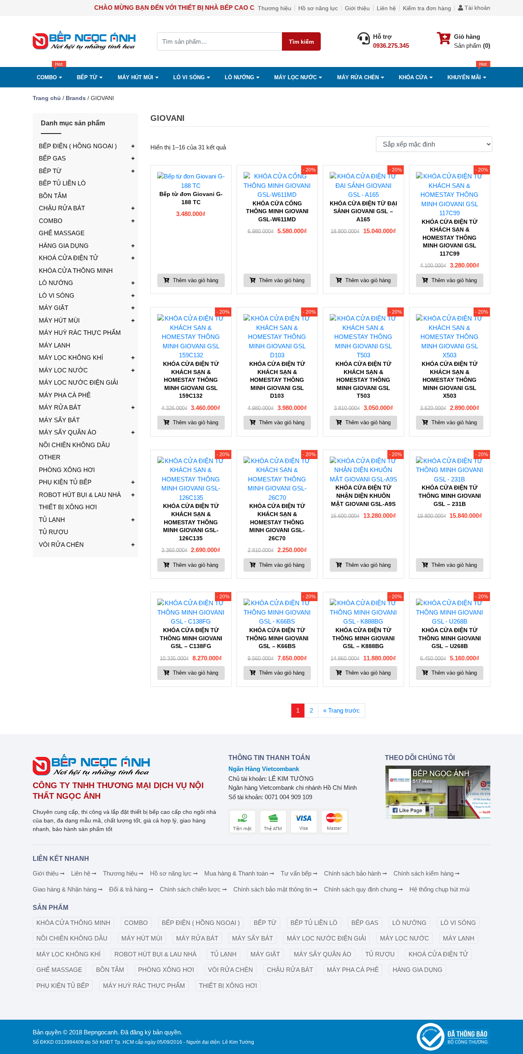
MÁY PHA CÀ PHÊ (65, 395)
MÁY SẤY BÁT (59, 420)
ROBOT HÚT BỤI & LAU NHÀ (80, 494)
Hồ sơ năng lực (318, 8)
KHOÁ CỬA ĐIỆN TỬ (68, 257)
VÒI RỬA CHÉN (61, 544)
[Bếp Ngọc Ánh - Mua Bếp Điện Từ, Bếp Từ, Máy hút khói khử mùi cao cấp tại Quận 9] (85, 41)
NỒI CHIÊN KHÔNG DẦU (74, 444)
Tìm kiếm (301, 41)
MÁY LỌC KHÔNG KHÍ (71, 357)
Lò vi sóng (189, 77)
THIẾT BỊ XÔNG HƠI (68, 507)
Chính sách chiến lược (190, 889)
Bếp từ (87, 77)
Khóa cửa (413, 77)
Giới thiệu (357, 8)
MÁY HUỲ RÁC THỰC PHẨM (80, 332)
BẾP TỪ (50, 170)
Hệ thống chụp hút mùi (439, 889)
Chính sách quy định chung (360, 889)
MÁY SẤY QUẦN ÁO (67, 432)
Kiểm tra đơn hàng (427, 8)
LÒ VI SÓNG (56, 295)
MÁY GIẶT (53, 307)
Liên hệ (386, 8)
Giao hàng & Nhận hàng (64, 889)
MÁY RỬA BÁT (60, 407)
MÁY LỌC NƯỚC (295, 77)
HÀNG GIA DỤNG (64, 245)
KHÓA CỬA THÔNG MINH (76, 270)
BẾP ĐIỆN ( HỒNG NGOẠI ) (78, 146)
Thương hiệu (274, 8)
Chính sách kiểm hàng (423, 873)
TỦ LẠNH (52, 519)
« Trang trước (341, 710)
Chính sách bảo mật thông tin (272, 889)
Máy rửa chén (358, 77)
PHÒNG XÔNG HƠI (67, 469)
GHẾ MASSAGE (62, 233)
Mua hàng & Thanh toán (236, 873)
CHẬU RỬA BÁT (62, 208)
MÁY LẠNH (54, 345)
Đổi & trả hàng (128, 889)
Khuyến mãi (464, 77)
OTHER (49, 457)
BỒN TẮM (53, 195)
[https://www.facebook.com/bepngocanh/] (437, 792)
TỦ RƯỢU (53, 531)
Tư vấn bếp (296, 873)
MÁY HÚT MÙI (135, 77)
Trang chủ (47, 98)
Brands (76, 98)
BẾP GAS (52, 158)
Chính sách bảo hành (352, 873)
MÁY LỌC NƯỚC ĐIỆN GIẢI (78, 382)
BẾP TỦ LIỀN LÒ (62, 183)
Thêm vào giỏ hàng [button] (194, 280)
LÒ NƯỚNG (56, 282)
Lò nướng (239, 77)
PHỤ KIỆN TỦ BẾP (65, 482)
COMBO (47, 77)
